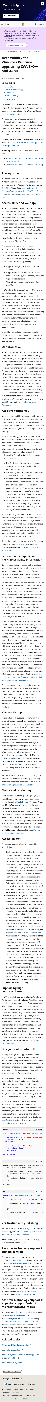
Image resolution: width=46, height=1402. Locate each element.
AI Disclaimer (7, 1389)
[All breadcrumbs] (4, 51)
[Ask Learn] (29, 51)
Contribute (6, 1392)
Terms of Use (30, 1396)
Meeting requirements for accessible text (23, 932)
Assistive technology (11, 95)
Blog (32, 1389)
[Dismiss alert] (42, 3)
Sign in (41, 24)
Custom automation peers (25, 1294)
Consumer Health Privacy (11, 1396)
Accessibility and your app (13, 90)
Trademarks (6, 1399)
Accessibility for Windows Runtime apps (15, 51)
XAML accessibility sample (13, 1363)
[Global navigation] (2, 24)
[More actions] (42, 51)
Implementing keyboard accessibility (17, 785)
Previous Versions (21, 1389)
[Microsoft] (23, 24)
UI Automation (9, 93)
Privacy (15, 1392)
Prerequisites (9, 87)
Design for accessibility (11, 1350)
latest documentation (14, 114)
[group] (23, 1144)
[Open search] (36, 24)
